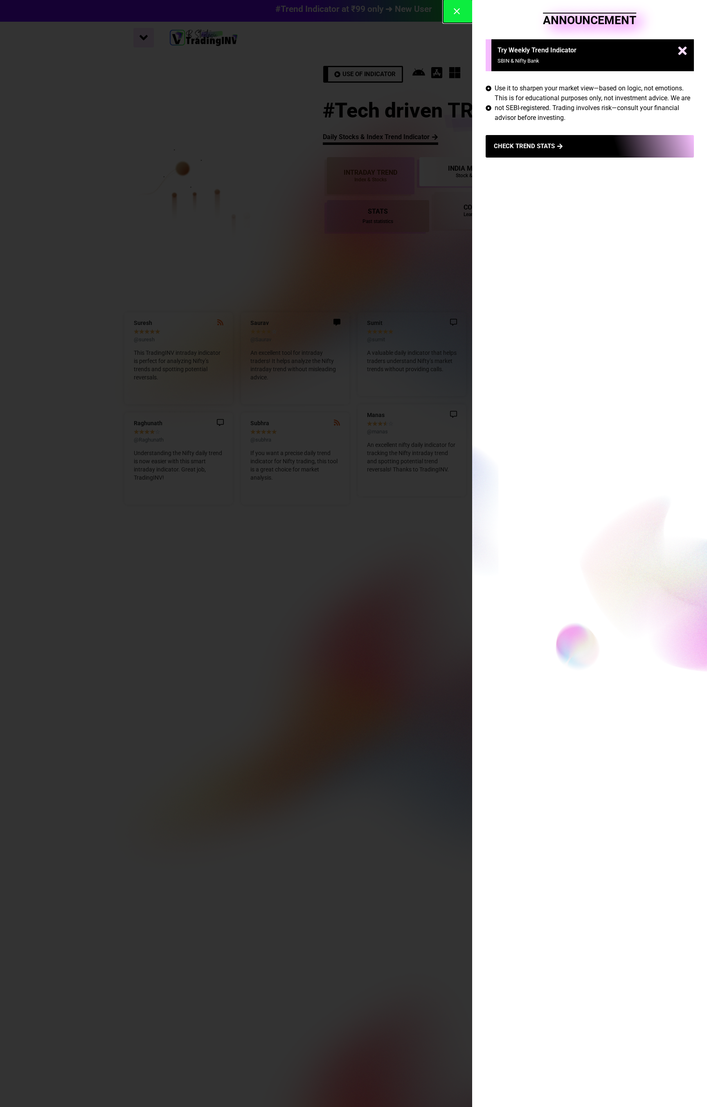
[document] (353, 553)
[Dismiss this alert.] (682, 51)
